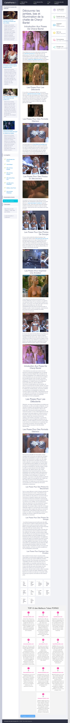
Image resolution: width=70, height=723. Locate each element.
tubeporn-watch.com (43, 698)
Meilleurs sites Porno (11, 188)
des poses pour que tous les (42, 238)
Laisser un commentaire (28, 716)
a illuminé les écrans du (29, 53)
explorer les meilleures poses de (35, 59)
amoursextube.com (28, 644)
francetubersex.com (28, 672)
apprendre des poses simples (34, 93)
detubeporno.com (43, 616)
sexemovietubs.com (43, 672)
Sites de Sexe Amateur (9, 173)
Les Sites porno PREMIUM (9, 183)
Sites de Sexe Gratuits (9, 168)
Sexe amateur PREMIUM (9, 192)
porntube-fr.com (43, 644)
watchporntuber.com (57, 672)
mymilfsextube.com (58, 644)
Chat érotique (9, 164)
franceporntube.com (28, 616)
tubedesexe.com (58, 616)
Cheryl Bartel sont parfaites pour (40, 144)
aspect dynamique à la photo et (35, 203)
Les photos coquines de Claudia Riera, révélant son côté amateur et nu (10, 98)
